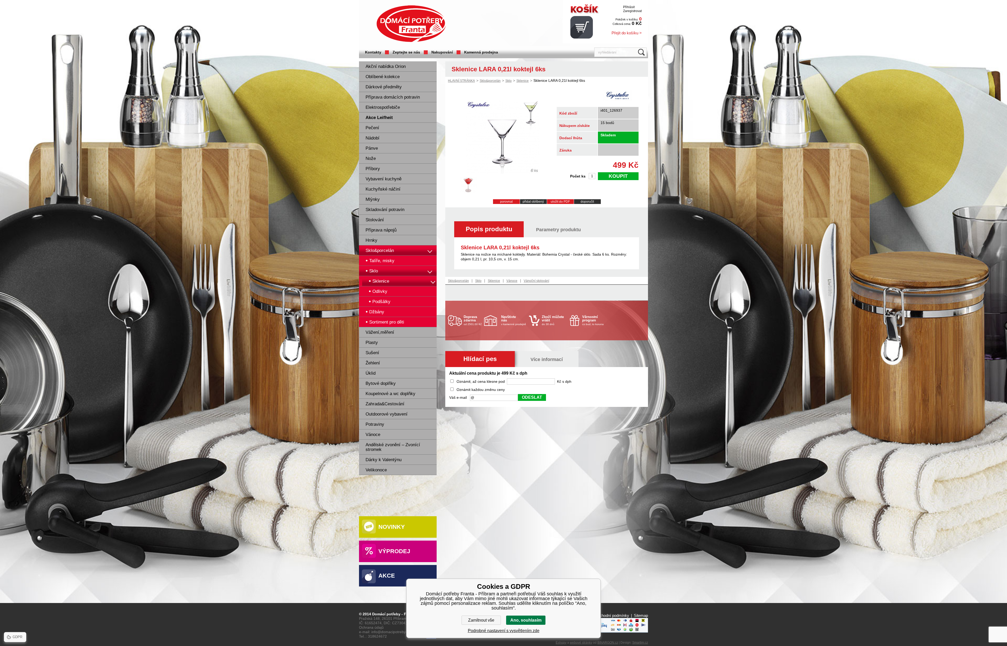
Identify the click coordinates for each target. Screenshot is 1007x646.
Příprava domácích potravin (393, 97)
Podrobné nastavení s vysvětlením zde (503, 630)
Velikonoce (376, 469)
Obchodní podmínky (611, 615)
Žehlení (373, 362)
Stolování (375, 219)
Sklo (508, 81)
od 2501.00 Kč (473, 320)
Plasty (372, 342)
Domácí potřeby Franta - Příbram (411, 23)
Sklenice (522, 81)
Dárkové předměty (384, 86)
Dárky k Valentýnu (383, 459)
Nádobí (372, 138)
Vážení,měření (380, 332)
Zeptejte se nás (406, 52)
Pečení (372, 127)
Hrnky (371, 240)
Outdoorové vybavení (387, 414)
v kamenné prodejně (513, 320)
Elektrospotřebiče (383, 107)
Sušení (372, 352)
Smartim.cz (640, 642)
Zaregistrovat (632, 11)
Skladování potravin (385, 209)
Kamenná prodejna (481, 52)
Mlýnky (373, 199)
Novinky (391, 527)
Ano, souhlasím (526, 620)
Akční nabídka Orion (386, 66)
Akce (386, 575)
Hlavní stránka (461, 81)
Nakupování (442, 52)
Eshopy (561, 642)
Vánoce (373, 434)
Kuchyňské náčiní (383, 189)
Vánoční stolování (536, 281)
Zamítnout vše (481, 620)
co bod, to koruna (593, 320)
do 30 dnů (553, 320)
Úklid (371, 373)
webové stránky (581, 642)
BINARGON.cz (607, 642)
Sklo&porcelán (380, 250)
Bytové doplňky (381, 383)
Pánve (372, 148)
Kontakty (373, 52)
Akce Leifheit (379, 117)
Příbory (373, 168)
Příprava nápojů (381, 230)
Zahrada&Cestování (385, 403)
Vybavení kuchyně (383, 178)
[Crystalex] (618, 96)
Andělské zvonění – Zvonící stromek (393, 447)
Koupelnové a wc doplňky (390, 393)
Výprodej (394, 551)
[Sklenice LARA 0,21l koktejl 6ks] (503, 172)
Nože (371, 158)
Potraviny (375, 424)
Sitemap (641, 615)
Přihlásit (629, 7)
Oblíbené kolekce (383, 76)
